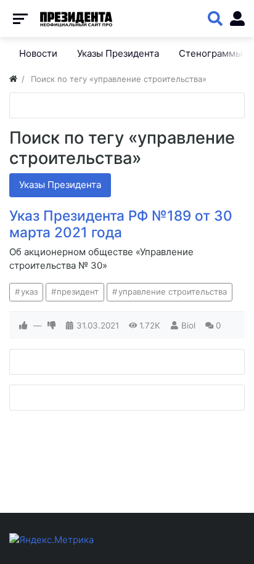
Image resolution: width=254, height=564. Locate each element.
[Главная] (13, 79)
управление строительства (172, 291)
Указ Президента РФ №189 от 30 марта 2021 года (120, 223)
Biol (188, 325)
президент (78, 291)
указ (29, 291)
